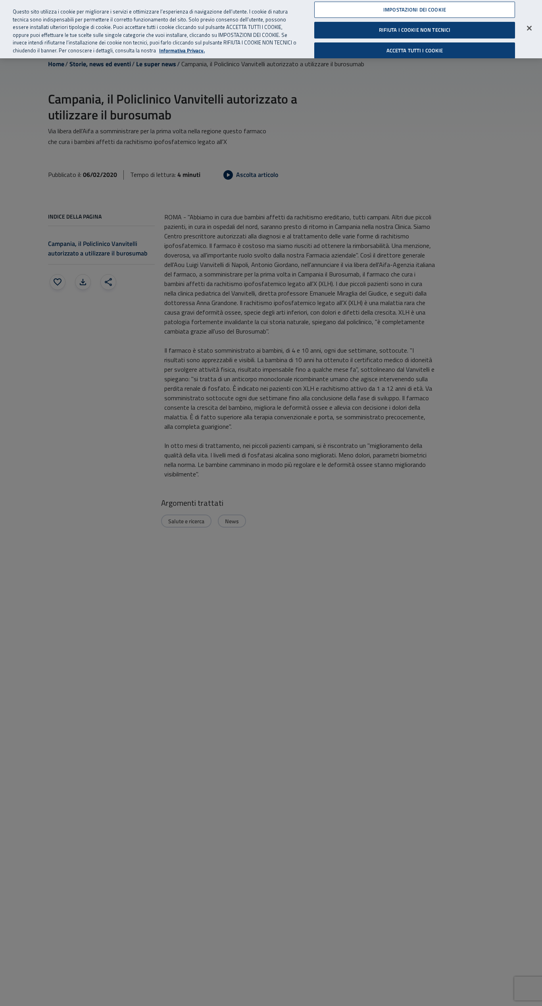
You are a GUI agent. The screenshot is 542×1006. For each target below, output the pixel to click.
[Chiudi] (529, 28)
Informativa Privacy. (182, 50)
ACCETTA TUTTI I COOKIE (414, 50)
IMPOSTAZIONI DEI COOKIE (414, 9)
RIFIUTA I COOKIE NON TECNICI (415, 30)
